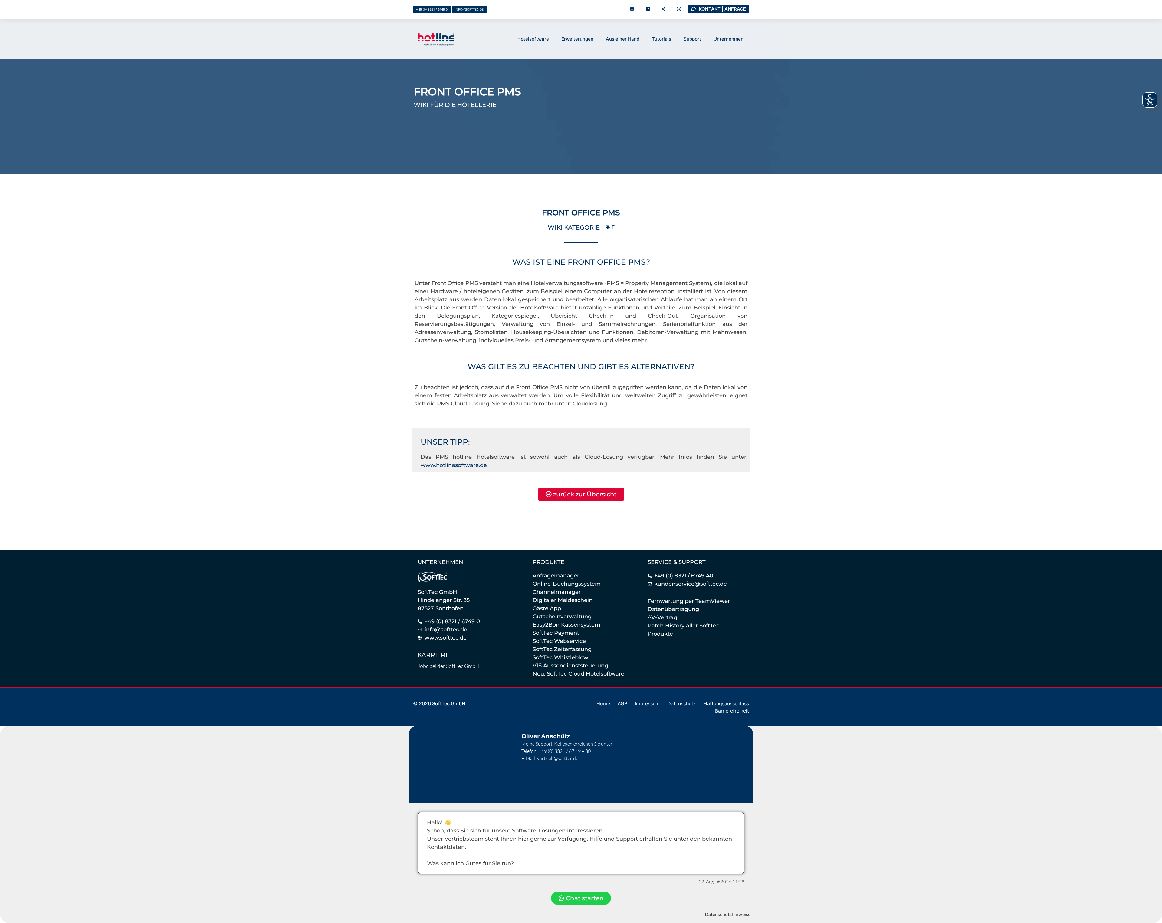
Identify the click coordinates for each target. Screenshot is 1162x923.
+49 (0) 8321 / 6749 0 (432, 9)
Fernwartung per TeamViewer (689, 601)
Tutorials (661, 38)
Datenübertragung (673, 609)
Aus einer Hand (622, 38)
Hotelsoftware (533, 38)
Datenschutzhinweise (727, 914)
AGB (622, 703)
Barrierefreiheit (732, 711)
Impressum (647, 703)
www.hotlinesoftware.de (454, 465)
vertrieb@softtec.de (557, 758)
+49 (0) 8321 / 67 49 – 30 (565, 751)
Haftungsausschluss (726, 703)
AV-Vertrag (662, 617)
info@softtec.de (469, 9)
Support (692, 38)
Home (603, 703)
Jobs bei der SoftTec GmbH (449, 666)
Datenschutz (681, 703)
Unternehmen (728, 38)
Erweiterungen (577, 38)
